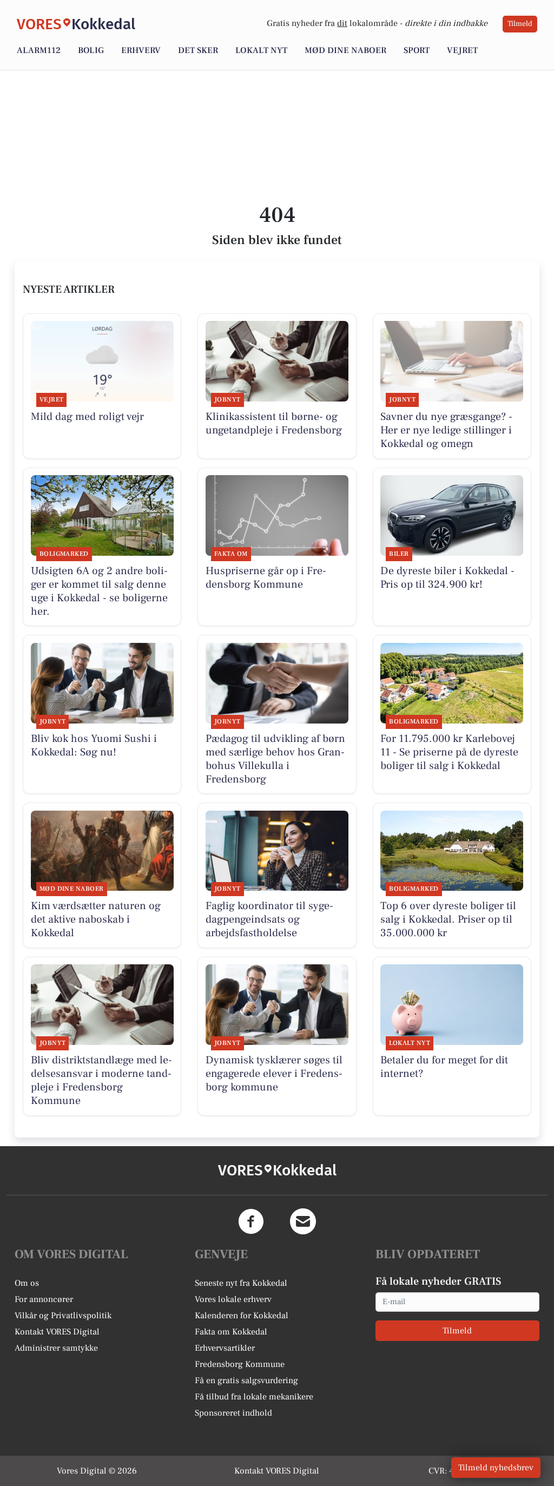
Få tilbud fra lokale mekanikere (254, 1396)
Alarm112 (39, 50)
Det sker (198, 50)
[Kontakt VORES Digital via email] (303, 1221)
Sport (417, 50)
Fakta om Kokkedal (231, 1331)
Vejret (462, 50)
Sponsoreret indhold (233, 1413)
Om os (27, 1283)
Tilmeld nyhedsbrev (495, 1467)
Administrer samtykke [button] (56, 1348)
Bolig (91, 50)
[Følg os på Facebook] (251, 1221)
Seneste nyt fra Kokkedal (241, 1283)
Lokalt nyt (261, 50)
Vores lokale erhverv (233, 1299)
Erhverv (141, 50)
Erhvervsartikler (225, 1348)
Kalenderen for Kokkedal (241, 1315)
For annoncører (44, 1299)
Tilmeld (519, 24)
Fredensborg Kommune (240, 1364)
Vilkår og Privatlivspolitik (63, 1315)
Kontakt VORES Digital (57, 1331)
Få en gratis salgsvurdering (246, 1380)
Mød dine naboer (345, 50)
